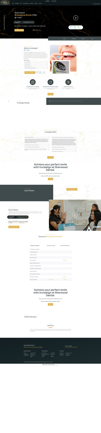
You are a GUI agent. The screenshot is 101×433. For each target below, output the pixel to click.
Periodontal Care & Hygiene (45, 354)
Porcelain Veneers (26, 354)
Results (64, 38)
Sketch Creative (48, 361)
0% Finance (61, 355)
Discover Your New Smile (19, 30)
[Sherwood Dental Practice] (5, 4)
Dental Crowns (32, 354)
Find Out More (50, 157)
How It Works (74, 38)
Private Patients (62, 354)
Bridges (31, 356)
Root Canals (43, 355)
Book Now (50, 304)
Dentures (43, 356)
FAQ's (92, 38)
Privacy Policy (67, 354)
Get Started (50, 94)
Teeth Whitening (32, 355)
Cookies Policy (68, 355)
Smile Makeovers (26, 355)
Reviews (83, 38)
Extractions (52, 356)
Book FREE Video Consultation (30, 72)
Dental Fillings (53, 354)
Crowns (52, 355)
